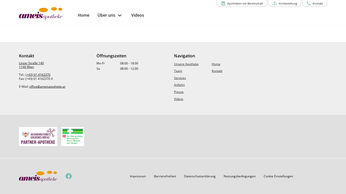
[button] (138, 176)
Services (180, 78)
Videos (178, 99)
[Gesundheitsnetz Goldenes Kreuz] (38, 136)
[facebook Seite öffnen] (68, 176)
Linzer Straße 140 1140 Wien (31, 65)
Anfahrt (179, 85)
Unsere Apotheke (186, 64)
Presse (179, 92)
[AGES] (72, 136)
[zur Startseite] (46, 13)
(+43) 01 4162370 (38, 74)
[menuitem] (83, 15)
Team (178, 71)
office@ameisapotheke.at (47, 86)
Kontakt (217, 71)
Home (216, 64)
